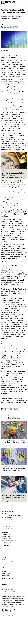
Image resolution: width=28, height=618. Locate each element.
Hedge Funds (4, 415)
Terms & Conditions (15, 600)
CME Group (11, 177)
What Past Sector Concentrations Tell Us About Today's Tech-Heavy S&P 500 (13, 497)
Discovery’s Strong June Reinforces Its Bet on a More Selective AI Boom (13, 442)
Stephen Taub (4, 444)
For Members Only (6, 466)
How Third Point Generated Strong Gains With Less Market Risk (13, 469)
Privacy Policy (20, 604)
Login (12, 615)
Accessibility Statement (8, 604)
